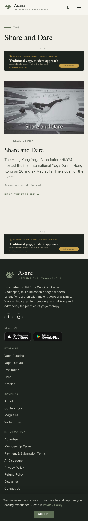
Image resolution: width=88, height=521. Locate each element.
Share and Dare (24, 149)
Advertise (11, 439)
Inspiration (11, 370)
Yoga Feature (13, 363)
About (8, 401)
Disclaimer (11, 481)
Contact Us (12, 488)
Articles (9, 384)
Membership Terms (17, 446)
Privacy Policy (14, 467)
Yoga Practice (14, 355)
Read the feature (19, 194)
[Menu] (79, 7)
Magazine (11, 415)
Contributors (13, 408)
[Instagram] (19, 317)
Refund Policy (14, 474)
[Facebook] (8, 317)
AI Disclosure (13, 460)
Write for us (12, 422)
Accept (44, 514)
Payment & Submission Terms (25, 453)
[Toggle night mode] (68, 7)
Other (8, 377)
